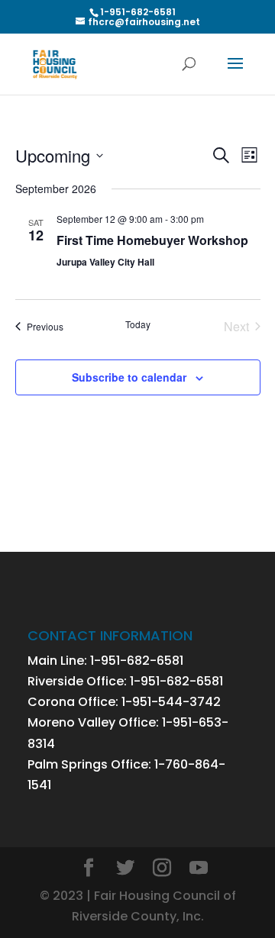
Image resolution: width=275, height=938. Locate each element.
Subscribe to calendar (129, 377)
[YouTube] (198, 869)
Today (137, 324)
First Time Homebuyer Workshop (152, 240)
